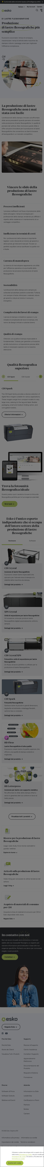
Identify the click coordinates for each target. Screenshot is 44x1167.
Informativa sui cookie (25, 1155)
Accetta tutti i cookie (14, 1163)
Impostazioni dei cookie (19, 1157)
